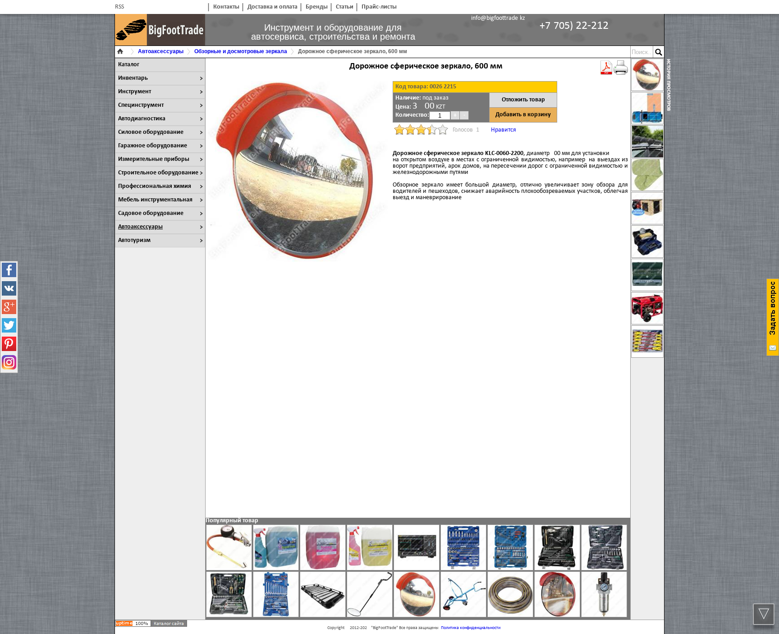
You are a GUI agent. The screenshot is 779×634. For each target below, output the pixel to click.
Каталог (128, 64)
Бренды (317, 7)
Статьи (344, 7)
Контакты (226, 7)
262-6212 (574, 26)
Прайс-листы (379, 7)
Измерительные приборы (153, 159)
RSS (119, 7)
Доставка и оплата (272, 7)
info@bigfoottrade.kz (498, 18)
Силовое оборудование (150, 132)
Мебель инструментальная (155, 199)
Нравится (503, 130)
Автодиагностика (141, 118)
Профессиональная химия (154, 186)
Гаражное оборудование (152, 145)
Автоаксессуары (140, 226)
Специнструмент (141, 105)
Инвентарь (133, 78)
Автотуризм (134, 240)
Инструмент (134, 91)
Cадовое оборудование (150, 213)
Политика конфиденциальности (470, 627)
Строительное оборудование (158, 172)
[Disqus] (418, 393)
